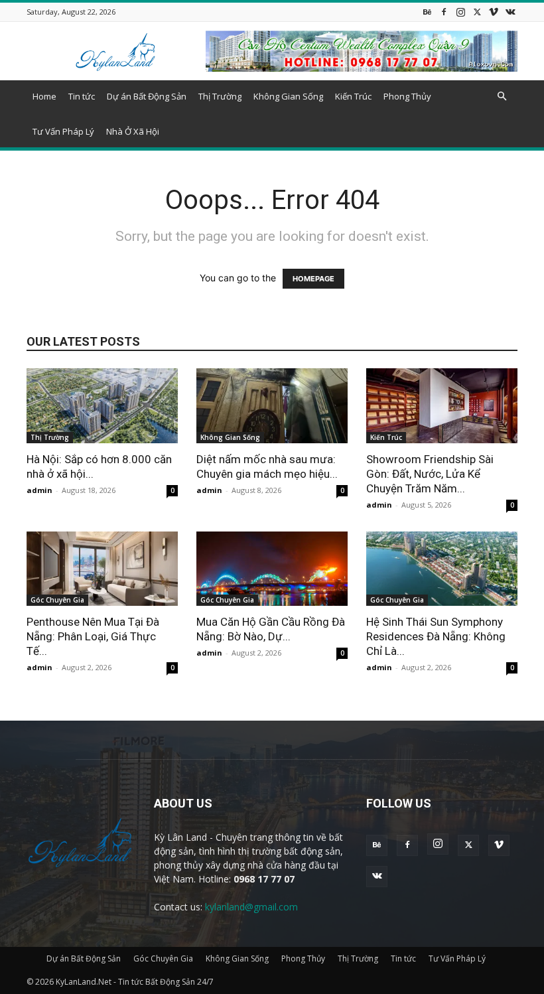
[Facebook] (444, 12)
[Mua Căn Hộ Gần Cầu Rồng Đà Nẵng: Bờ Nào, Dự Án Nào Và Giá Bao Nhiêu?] (272, 569)
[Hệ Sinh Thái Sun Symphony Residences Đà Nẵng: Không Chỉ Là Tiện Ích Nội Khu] (441, 569)
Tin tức (81, 96)
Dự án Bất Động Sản (146, 96)
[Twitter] (477, 12)
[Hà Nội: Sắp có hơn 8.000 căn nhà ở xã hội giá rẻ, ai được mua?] (102, 405)
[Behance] (427, 12)
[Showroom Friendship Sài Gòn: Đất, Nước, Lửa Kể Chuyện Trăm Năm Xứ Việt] (441, 405)
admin (39, 490)
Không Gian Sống (288, 96)
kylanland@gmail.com (251, 906)
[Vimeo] (493, 12)
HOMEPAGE (313, 278)
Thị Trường (219, 96)
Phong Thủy (407, 96)
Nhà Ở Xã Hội (132, 131)
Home (44, 96)
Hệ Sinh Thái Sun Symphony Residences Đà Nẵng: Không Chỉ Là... (436, 636)
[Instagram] (460, 12)
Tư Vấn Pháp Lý (63, 131)
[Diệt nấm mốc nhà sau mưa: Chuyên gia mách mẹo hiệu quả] (272, 405)
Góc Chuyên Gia (57, 599)
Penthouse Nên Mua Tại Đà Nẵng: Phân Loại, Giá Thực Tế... (93, 636)
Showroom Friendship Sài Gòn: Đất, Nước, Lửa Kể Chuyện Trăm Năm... (430, 474)
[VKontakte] (510, 12)
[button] (501, 96)
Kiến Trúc (353, 96)
